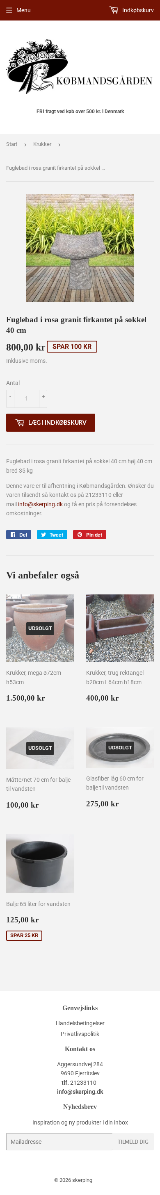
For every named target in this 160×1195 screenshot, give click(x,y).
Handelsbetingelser (80, 1023)
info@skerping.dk (40, 504)
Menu (23, 10)
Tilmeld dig (133, 1142)
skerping (82, 1180)
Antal (13, 383)
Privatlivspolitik (80, 1034)
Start (11, 144)
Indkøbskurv (137, 10)
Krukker (42, 144)
